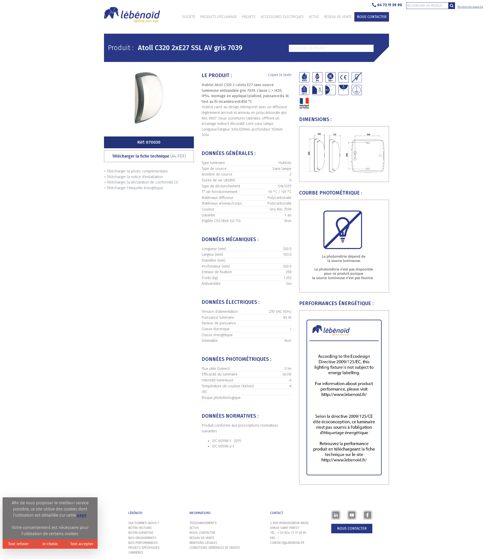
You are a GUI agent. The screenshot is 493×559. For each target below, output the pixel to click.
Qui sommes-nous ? (143, 523)
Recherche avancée (470, 6)
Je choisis (50, 544)
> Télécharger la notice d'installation (133, 177)
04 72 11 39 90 (389, 5)
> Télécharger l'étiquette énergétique (133, 188)
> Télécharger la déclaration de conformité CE (141, 182)
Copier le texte (279, 75)
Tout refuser (18, 544)
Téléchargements (203, 523)
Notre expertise (140, 533)
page (82, 515)
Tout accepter (81, 544)
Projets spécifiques (144, 547)
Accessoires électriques (282, 17)
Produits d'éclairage (218, 17)
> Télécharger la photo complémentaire (136, 171)
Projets (248, 17)
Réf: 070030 (148, 142)
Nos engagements (142, 538)
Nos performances (143, 543)
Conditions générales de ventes (214, 547)
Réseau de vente (338, 17)
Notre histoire (140, 528)
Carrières (135, 552)
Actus (314, 17)
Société (188, 17)
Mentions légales (203, 543)
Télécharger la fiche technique (149, 156)
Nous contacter (371, 17)
